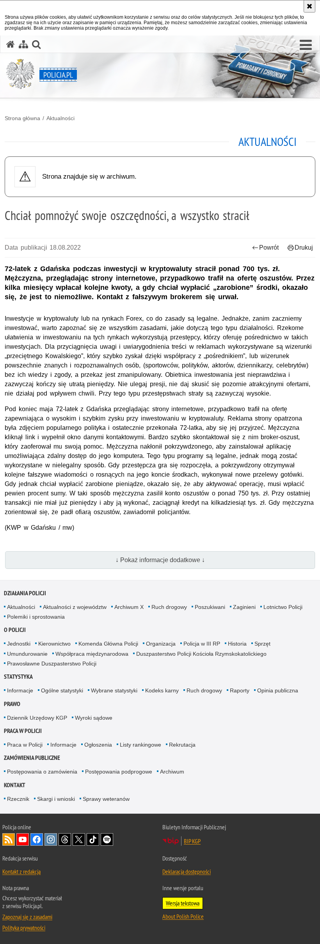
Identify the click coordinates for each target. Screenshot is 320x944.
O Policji (15, 630)
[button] (306, 45)
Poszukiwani (210, 607)
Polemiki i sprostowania (36, 617)
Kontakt (14, 785)
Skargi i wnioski (56, 799)
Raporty (239, 690)
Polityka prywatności (23, 928)
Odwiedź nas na (22, 839)
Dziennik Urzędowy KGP (37, 718)
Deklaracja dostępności (186, 871)
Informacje (20, 690)
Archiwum (172, 771)
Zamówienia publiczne (32, 758)
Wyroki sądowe (93, 718)
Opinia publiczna (277, 690)
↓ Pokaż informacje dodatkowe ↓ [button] (160, 560)
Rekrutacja (182, 745)
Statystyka (18, 677)
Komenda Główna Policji (108, 644)
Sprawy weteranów (106, 799)
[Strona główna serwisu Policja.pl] (10, 44)
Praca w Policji (23, 731)
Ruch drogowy (169, 607)
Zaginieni (244, 607)
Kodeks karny (162, 690)
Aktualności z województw (75, 607)
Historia (237, 644)
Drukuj (304, 247)
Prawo (12, 704)
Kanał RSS (8, 839)
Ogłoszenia (98, 745)
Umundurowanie (27, 654)
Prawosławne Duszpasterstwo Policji (51, 663)
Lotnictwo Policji (282, 607)
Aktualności (60, 118)
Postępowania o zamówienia (42, 771)
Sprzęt (262, 644)
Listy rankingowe (140, 745)
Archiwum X (129, 607)
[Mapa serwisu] (23, 44)
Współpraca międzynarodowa (91, 654)
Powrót (269, 247)
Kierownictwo (54, 644)
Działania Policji (25, 593)
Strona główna (22, 118)
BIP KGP (192, 841)
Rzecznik (18, 799)
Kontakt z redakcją (21, 871)
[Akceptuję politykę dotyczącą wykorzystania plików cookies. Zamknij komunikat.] (309, 6)
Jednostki (18, 644)
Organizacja (161, 644)
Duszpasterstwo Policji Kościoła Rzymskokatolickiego (201, 654)
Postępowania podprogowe (118, 771)
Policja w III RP (201, 644)
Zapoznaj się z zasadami (27, 917)
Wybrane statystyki (114, 690)
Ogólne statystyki (62, 690)
